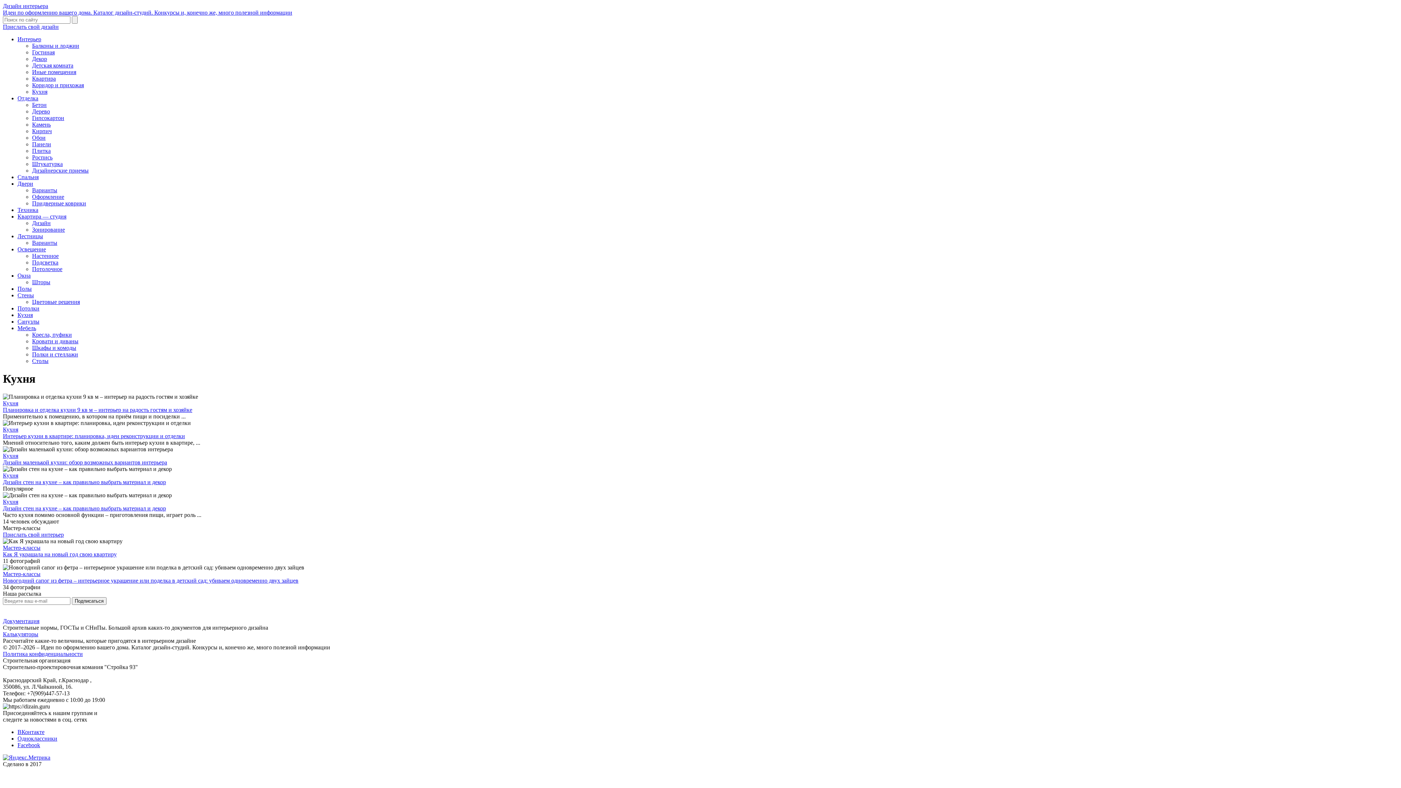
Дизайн (41, 223)
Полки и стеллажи (55, 354)
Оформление (48, 197)
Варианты (44, 190)
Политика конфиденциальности (43, 654)
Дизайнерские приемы (60, 170)
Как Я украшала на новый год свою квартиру (60, 554)
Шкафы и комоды (54, 348)
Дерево (41, 111)
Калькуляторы (20, 634)
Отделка (28, 98)
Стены (26, 295)
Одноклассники (37, 738)
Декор (39, 59)
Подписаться (89, 601)
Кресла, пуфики (52, 335)
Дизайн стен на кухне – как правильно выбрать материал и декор (84, 482)
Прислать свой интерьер (33, 535)
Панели (41, 144)
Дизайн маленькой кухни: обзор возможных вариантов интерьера (85, 462)
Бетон (39, 105)
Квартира (44, 79)
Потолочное (47, 269)
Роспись (42, 157)
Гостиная (43, 52)
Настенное (45, 256)
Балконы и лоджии (55, 46)
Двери (25, 184)
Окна (24, 276)
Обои (39, 138)
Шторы (41, 282)
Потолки (28, 308)
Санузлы (28, 321)
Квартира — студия (42, 216)
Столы (40, 361)
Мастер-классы (21, 548)
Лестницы (30, 236)
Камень (41, 124)
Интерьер (29, 39)
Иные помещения (54, 72)
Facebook (29, 745)
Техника (28, 210)
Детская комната (52, 65)
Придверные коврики (59, 203)
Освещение (32, 249)
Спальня (28, 177)
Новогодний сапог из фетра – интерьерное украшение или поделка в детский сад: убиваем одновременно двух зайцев (150, 581)
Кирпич (42, 131)
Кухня (39, 92)
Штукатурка (47, 164)
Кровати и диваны (55, 341)
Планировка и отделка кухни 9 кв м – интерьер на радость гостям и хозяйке (97, 410)
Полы (25, 289)
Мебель (27, 328)
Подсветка (45, 262)
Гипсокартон (48, 118)
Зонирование (48, 230)
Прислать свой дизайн (31, 27)
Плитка (41, 151)
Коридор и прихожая (58, 85)
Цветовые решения (56, 302)
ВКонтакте (31, 732)
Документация (21, 621)
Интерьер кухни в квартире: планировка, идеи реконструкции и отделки (94, 436)
